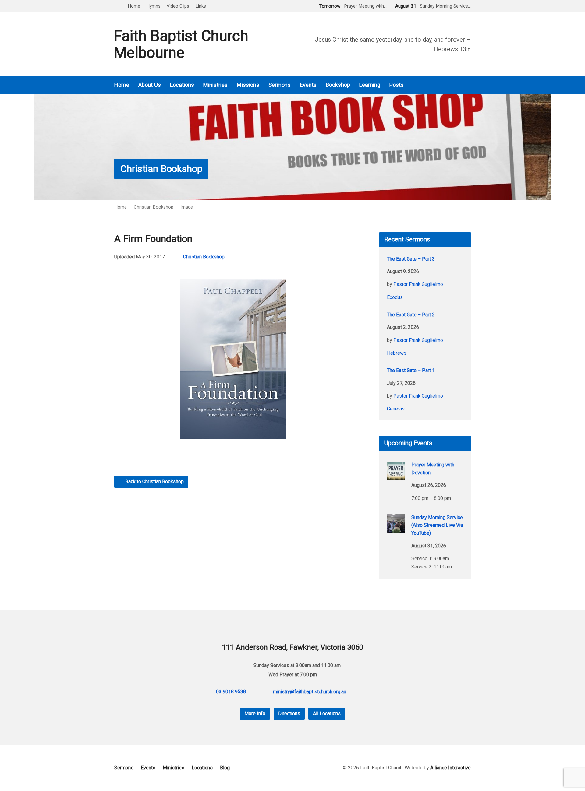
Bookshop (338, 85)
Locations (182, 85)
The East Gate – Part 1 (411, 370)
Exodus (395, 297)
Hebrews (396, 353)
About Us (149, 85)
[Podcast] (451, 85)
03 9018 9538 (231, 691)
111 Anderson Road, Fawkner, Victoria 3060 (292, 647)
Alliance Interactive (450, 768)
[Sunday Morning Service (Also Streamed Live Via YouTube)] (396, 528)
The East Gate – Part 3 (411, 259)
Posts (396, 85)
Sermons (279, 85)
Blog (225, 768)
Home (134, 6)
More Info (254, 713)
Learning (369, 85)
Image (186, 207)
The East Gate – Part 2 (411, 315)
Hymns (153, 6)
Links (200, 6)
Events (308, 85)
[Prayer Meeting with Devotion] (396, 476)
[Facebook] (459, 85)
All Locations (327, 713)
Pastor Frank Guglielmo (418, 284)
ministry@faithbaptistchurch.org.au (309, 691)
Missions (248, 85)
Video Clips (178, 6)
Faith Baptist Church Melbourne (181, 44)
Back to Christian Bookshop (154, 481)
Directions (289, 713)
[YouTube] (468, 85)
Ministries (215, 85)
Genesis (396, 409)
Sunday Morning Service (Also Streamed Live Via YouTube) (437, 525)
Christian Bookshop (161, 168)
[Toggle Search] (116, 7)
